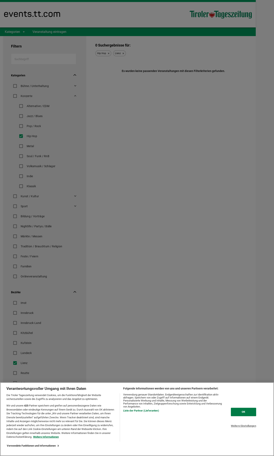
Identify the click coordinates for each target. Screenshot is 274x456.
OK (243, 411)
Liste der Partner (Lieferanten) (141, 410)
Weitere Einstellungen (243, 425)
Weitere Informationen (46, 436)
